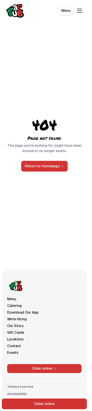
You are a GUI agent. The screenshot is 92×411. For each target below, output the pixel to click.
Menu (66, 10)
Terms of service (20, 387)
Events (13, 352)
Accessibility (17, 394)
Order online (44, 403)
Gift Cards (15, 332)
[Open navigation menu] (79, 10)
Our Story (15, 325)
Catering (14, 305)
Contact (14, 346)
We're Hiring (17, 319)
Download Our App (22, 312)
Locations (15, 339)
